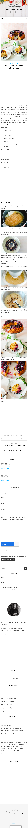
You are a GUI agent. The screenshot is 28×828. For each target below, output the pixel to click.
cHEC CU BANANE (5, 435)
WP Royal (23, 819)
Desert (12, 63)
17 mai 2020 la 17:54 (5, 476)
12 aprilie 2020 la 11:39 (5, 464)
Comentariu (4, 522)
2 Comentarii (24, 438)
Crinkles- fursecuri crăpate (7, 701)
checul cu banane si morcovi (16, 399)
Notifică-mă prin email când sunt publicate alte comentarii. (12, 550)
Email (3, 503)
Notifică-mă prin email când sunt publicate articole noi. (13, 556)
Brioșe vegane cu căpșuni (7, 708)
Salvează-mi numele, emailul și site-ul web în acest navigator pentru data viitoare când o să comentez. (13, 518)
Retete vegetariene (19, 435)
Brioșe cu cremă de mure (7, 711)
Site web (3, 509)
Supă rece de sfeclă (10, 739)
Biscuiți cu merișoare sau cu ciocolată (15, 730)
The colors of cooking (7, 438)
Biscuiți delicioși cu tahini (6, 704)
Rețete (16, 63)
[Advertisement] (14, 89)
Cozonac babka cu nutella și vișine (9, 698)
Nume (3, 497)
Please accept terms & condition (10, 587)
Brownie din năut (21, 733)
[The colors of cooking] (14, 5)
